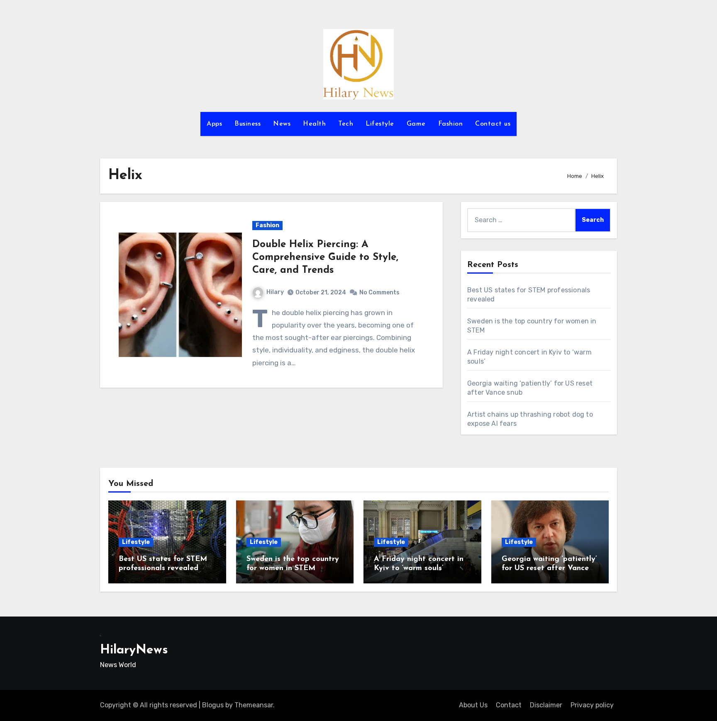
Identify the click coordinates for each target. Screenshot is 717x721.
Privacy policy (592, 705)
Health (314, 124)
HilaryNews (134, 650)
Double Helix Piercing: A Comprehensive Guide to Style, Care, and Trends (325, 257)
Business (247, 124)
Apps (214, 124)
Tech (345, 124)
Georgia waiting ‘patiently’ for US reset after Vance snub (549, 568)
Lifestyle (380, 124)
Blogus (213, 705)
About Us (473, 705)
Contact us (492, 124)
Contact (509, 705)
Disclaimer (546, 705)
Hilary (275, 292)
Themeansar (253, 705)
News (281, 124)
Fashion (450, 124)
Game (416, 124)
